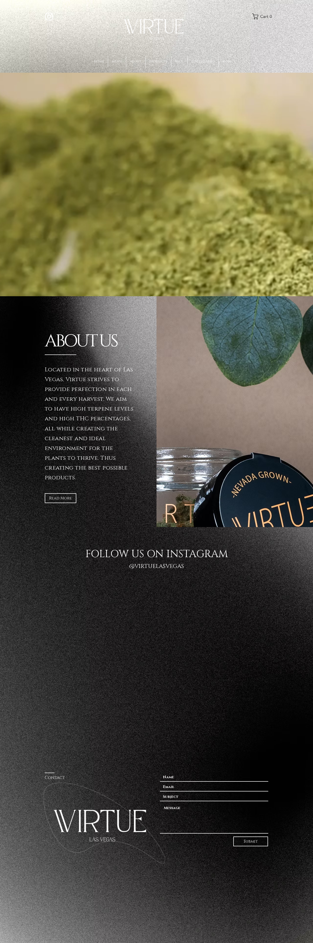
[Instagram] (49, 16)
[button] (263, 16)
